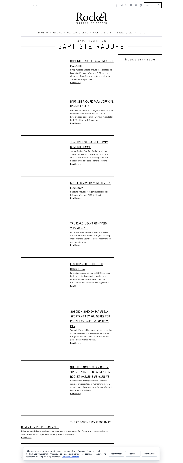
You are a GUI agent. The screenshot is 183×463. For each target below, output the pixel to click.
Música (121, 33)
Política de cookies (70, 457)
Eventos (108, 33)
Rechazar (133, 454)
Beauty (132, 33)
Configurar (149, 454)
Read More (75, 82)
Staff (26, 5)
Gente (85, 33)
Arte (142, 33)
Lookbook (43, 33)
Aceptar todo (116, 454)
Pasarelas (72, 33)
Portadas (57, 33)
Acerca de (38, 5)
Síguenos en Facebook (140, 59)
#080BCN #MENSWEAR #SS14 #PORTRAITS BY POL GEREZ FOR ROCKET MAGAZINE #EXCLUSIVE (90, 372)
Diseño (96, 33)
